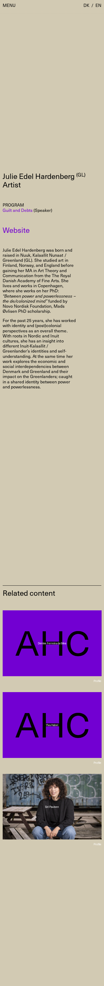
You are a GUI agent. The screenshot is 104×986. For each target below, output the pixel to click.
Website (16, 229)
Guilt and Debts (18, 210)
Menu (9, 5)
